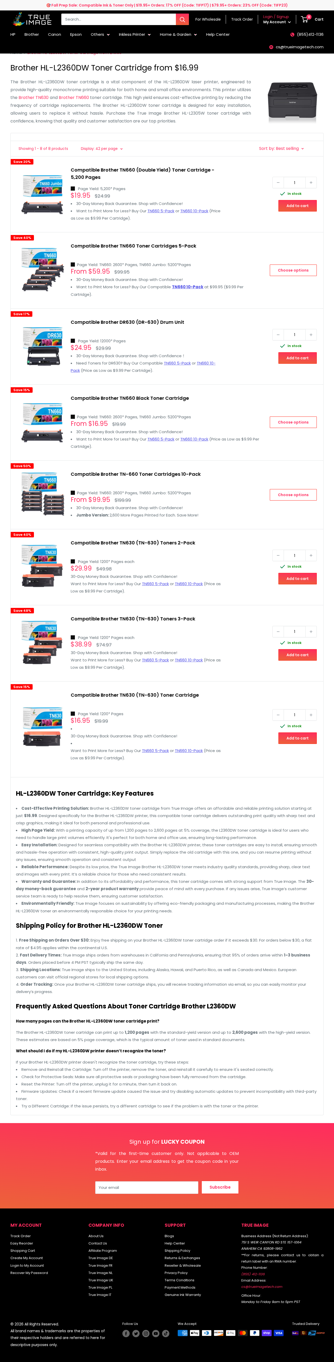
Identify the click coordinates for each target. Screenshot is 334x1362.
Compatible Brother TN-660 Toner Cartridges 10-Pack (136, 474)
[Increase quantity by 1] (311, 182)
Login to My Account (27, 1265)
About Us (96, 1236)
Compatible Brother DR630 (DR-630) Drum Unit (127, 322)
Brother (32, 34)
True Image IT (99, 1294)
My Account (275, 22)
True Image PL (100, 1287)
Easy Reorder (21, 1243)
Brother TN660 (74, 98)
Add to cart (298, 205)
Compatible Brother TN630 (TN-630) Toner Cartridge (135, 695)
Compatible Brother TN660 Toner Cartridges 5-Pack (133, 246)
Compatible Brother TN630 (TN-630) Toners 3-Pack (133, 618)
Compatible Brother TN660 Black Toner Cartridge (130, 398)
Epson (76, 34)
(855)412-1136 (310, 34)
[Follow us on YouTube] (155, 1333)
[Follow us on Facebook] (126, 1333)
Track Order (20, 1236)
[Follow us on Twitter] (136, 1333)
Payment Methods (180, 1287)
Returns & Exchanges (182, 1257)
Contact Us (97, 1243)
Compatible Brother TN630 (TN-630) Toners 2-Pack (133, 542)
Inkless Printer (132, 34)
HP (12, 34)
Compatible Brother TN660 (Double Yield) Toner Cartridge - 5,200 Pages (142, 173)
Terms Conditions (179, 1280)
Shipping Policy (177, 1250)
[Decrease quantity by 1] (278, 182)
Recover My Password (29, 1272)
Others (97, 34)
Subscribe (220, 1187)
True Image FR (100, 1265)
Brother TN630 (34, 98)
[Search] (182, 19)
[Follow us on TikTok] (165, 1333)
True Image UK (100, 1280)
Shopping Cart (22, 1250)
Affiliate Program (102, 1250)
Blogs (169, 1236)
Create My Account (26, 1257)
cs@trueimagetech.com (300, 47)
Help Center (218, 34)
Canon (54, 34)
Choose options (293, 270)
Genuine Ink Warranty (183, 1294)
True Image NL (100, 1272)
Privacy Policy (176, 1272)
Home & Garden (175, 34)
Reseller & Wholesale (183, 1265)
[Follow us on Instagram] (146, 1333)
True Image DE (100, 1257)
